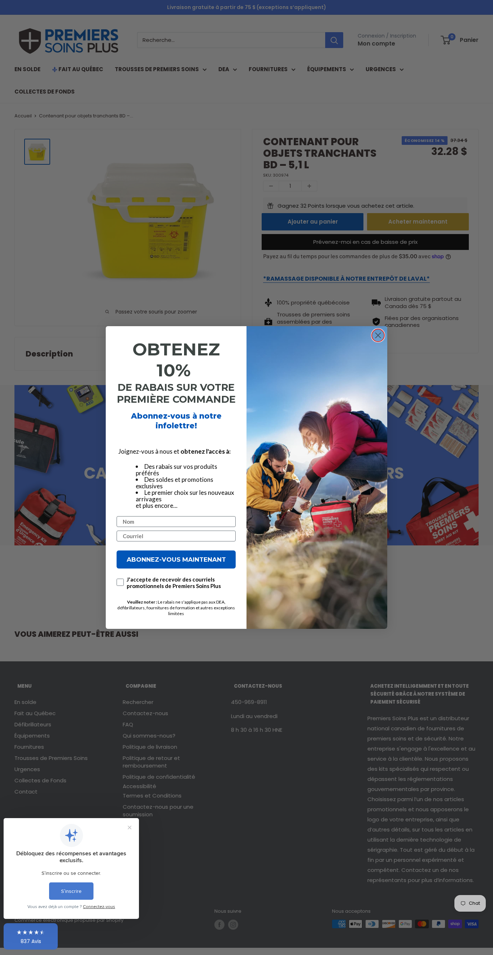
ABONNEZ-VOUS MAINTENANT (176, 559)
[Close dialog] (378, 335)
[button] (31, 936)
